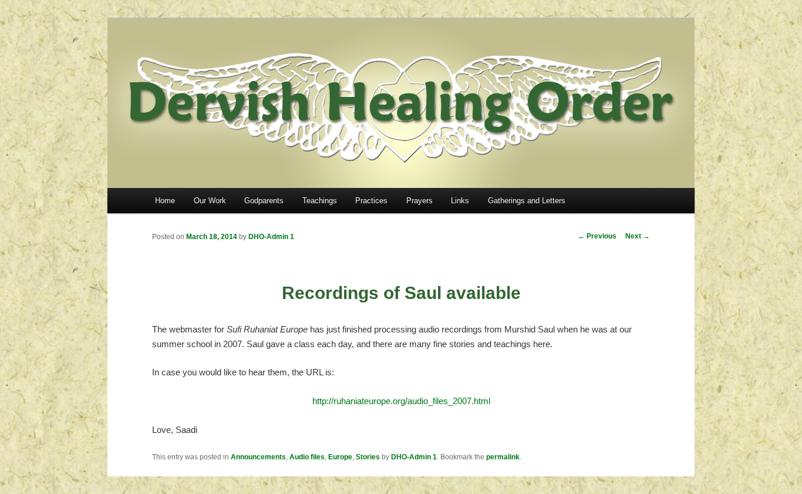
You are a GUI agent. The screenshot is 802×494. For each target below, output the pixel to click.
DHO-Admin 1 (271, 237)
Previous (597, 236)
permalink (503, 457)
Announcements (258, 457)
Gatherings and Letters (526, 200)
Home (165, 200)
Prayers (419, 200)
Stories (368, 457)
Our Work (210, 200)
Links (460, 200)
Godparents (264, 200)
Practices (371, 200)
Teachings (319, 200)
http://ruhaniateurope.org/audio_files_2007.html (401, 401)
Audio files (307, 457)
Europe (340, 457)
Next (637, 236)
